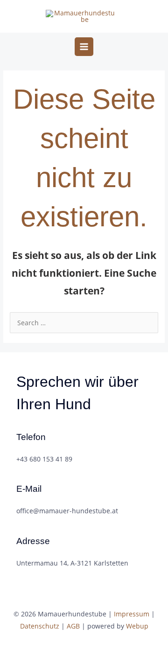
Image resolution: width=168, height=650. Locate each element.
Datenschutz (39, 626)
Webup (137, 626)
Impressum (131, 613)
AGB (73, 626)
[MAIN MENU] (84, 46)
